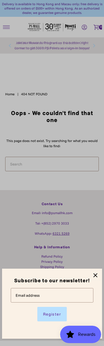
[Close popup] (95, 275)
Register (52, 314)
